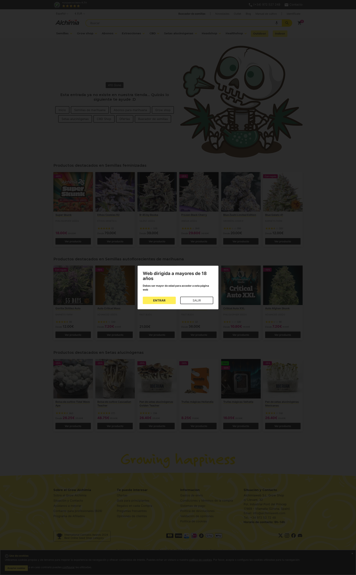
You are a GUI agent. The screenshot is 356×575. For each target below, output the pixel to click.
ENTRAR (159, 300)
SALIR (197, 300)
